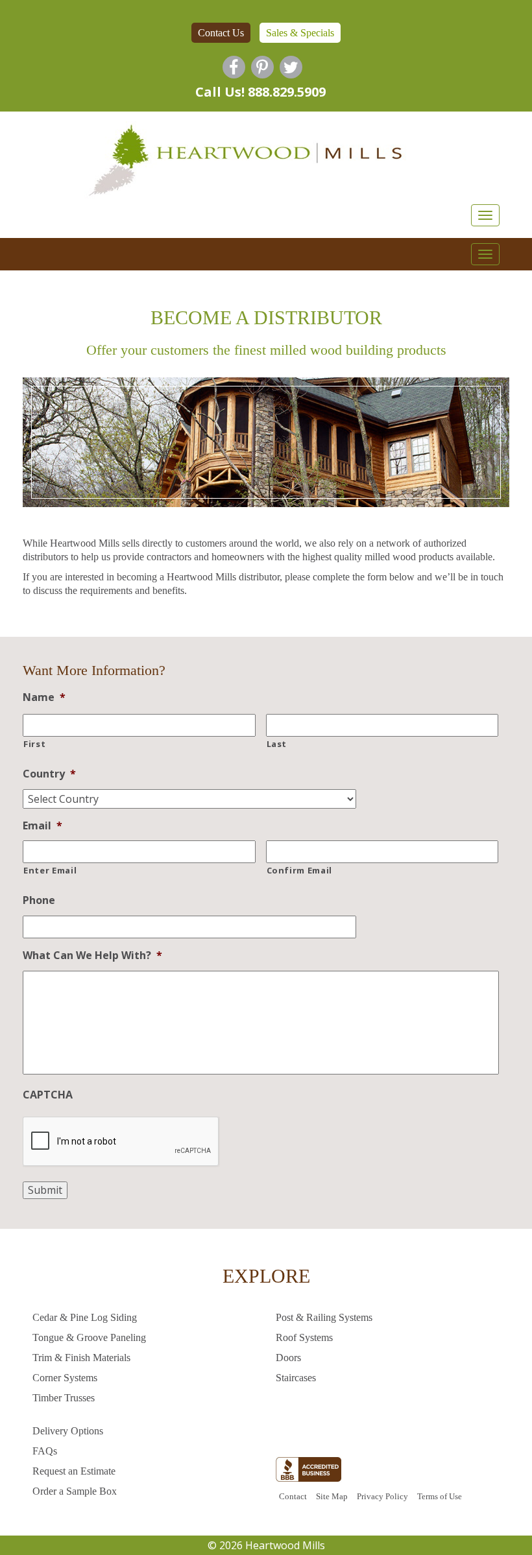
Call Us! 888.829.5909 (260, 92)
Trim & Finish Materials (81, 1357)
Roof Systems (304, 1337)
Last (277, 744)
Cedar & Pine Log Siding (84, 1317)
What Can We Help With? (92, 955)
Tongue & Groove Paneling (89, 1337)
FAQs (44, 1450)
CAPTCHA (48, 1095)
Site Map (332, 1496)
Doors (288, 1357)
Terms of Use (439, 1496)
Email (42, 826)
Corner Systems (64, 1377)
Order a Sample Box (74, 1491)
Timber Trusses (63, 1397)
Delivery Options (67, 1430)
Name (44, 697)
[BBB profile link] (309, 1472)
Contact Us (221, 32)
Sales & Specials (300, 32)
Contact (293, 1496)
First (34, 744)
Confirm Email (300, 870)
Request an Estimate (73, 1471)
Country (49, 774)
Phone (39, 900)
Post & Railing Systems (324, 1317)
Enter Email (50, 870)
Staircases (296, 1377)
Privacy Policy (382, 1496)
